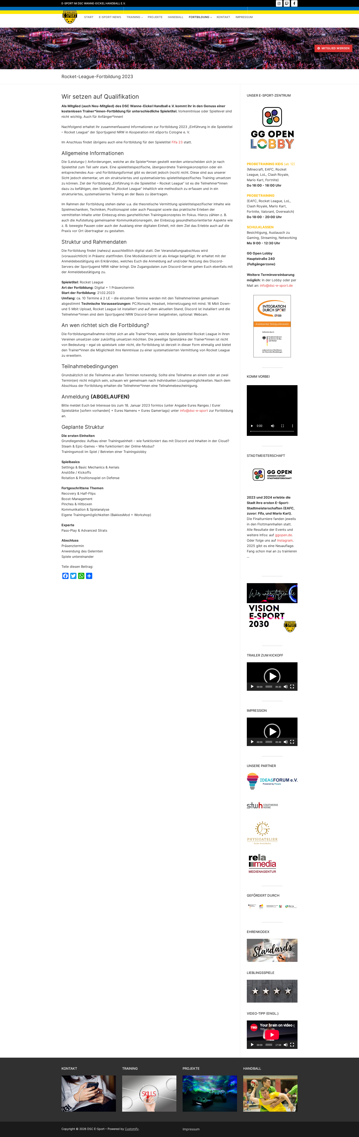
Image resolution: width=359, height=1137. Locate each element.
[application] (272, 676)
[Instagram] (279, 3)
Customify (132, 1129)
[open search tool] (309, 48)
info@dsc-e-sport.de (276, 285)
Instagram (285, 540)
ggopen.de (283, 535)
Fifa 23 (177, 142)
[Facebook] (294, 3)
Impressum (191, 1129)
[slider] (269, 687)
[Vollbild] (292, 687)
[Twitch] (287, 3)
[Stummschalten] (286, 687)
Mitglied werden (335, 48)
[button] (272, 676)
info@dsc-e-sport (194, 410)
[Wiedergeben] (252, 687)
